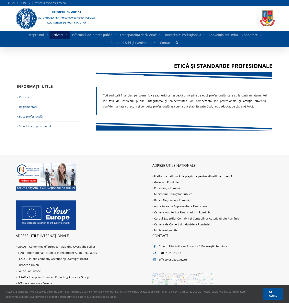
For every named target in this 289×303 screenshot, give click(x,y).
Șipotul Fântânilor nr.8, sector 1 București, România (193, 246)
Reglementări (28, 107)
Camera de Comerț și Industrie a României (182, 224)
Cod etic (24, 97)
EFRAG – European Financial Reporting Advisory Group (53, 277)
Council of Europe (29, 271)
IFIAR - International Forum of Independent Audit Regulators (57, 253)
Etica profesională (31, 116)
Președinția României (168, 188)
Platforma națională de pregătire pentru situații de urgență (193, 176)
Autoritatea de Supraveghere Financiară (180, 206)
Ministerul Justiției (166, 230)
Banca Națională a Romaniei (172, 200)
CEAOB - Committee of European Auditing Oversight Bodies (56, 246)
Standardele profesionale (35, 126)
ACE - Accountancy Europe (34, 283)
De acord (273, 294)
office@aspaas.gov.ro (50, 3)
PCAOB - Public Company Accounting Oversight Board (52, 259)
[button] (177, 43)
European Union (28, 265)
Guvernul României (166, 182)
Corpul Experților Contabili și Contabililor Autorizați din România (196, 218)
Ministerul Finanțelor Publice (173, 194)
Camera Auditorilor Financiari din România (182, 212)
